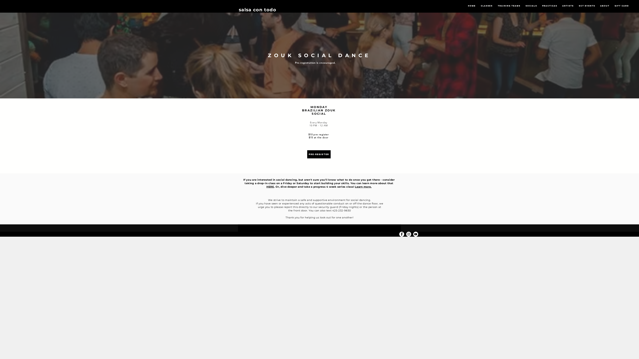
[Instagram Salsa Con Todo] (408, 234)
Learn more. (363, 186)
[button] (486, 5)
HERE (270, 186)
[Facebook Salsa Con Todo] (401, 234)
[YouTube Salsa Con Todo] (415, 234)
